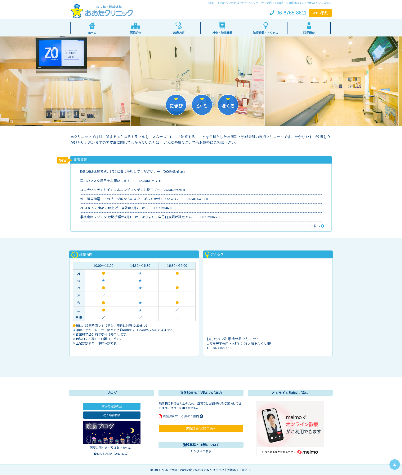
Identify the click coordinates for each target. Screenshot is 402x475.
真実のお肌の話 (112, 406)
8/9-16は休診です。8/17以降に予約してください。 (118, 171)
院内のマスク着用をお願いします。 (106, 180)
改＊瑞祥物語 (112, 415)
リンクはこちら (201, 451)
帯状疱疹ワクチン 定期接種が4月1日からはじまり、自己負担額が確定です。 (137, 217)
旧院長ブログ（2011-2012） (113, 453)
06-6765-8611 (291, 13)
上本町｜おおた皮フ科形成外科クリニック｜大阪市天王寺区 (208, 470)
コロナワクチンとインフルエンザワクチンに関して (118, 189)
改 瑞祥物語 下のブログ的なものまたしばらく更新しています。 (130, 198)
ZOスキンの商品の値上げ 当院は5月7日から (114, 208)
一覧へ (316, 226)
